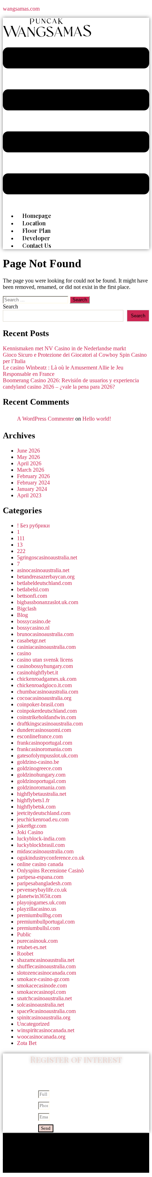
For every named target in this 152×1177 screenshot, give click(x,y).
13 (20, 545)
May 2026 (28, 457)
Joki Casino (30, 832)
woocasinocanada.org (41, 1037)
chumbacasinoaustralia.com (47, 692)
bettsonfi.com (32, 596)
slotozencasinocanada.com (46, 973)
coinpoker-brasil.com (40, 704)
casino (24, 653)
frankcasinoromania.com (44, 749)
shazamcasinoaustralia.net (45, 960)
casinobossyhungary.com (45, 666)
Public (24, 934)
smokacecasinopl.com (41, 992)
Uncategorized (33, 1024)
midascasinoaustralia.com (45, 851)
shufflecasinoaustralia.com (46, 966)
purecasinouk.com (37, 941)
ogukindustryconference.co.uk (50, 858)
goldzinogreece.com (39, 768)
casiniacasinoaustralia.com (46, 647)
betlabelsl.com (33, 589)
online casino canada (40, 864)
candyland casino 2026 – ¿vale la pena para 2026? (59, 387)
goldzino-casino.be (38, 762)
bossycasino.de (34, 621)
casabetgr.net (31, 640)
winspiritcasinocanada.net (45, 1030)
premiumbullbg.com (39, 915)
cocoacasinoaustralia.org (44, 698)
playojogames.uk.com (41, 902)
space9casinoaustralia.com (46, 1011)
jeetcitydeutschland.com (43, 813)
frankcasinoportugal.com (44, 743)
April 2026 (29, 463)
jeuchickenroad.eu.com (43, 819)
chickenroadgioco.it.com (44, 685)
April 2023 (29, 495)
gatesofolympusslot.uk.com (47, 755)
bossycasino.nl (33, 628)
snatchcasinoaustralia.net (44, 998)
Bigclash (26, 609)
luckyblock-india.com (41, 839)
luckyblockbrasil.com (41, 845)
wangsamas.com (21, 9)
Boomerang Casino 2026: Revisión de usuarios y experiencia (71, 380)
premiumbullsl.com (38, 928)
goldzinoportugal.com (41, 781)
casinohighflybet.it (37, 672)
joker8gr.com (31, 826)
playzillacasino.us (36, 909)
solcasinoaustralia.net (40, 1005)
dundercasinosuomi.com (44, 730)
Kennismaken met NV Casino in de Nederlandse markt (64, 348)
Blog (22, 615)
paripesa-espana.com (40, 877)
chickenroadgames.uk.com (46, 679)
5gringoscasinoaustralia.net (47, 557)
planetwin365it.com (39, 896)
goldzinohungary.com (41, 775)
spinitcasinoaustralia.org (43, 1017)
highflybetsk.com (36, 807)
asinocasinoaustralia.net (43, 570)
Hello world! (96, 419)
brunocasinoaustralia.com (45, 634)
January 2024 (32, 489)
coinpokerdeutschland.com (47, 711)
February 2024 (33, 483)
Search (10, 306)
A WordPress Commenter (45, 419)
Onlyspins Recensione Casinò (50, 870)
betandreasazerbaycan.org (46, 577)
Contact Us (36, 245)
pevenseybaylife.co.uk (42, 890)
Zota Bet (26, 1043)
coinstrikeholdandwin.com (46, 717)
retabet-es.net (31, 947)
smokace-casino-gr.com (43, 979)
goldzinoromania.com (41, 787)
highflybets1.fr (33, 800)
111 (21, 538)
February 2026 (33, 476)
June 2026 (28, 451)
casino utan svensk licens (45, 660)
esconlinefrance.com (40, 736)
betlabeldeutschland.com (44, 583)
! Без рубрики (33, 525)
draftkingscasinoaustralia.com (50, 724)
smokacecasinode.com (42, 985)
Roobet (25, 954)
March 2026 (30, 470)
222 (21, 551)
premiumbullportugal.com (46, 922)
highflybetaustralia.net (41, 794)
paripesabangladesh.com (44, 883)
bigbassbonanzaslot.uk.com (47, 602)
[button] (76, 121)
